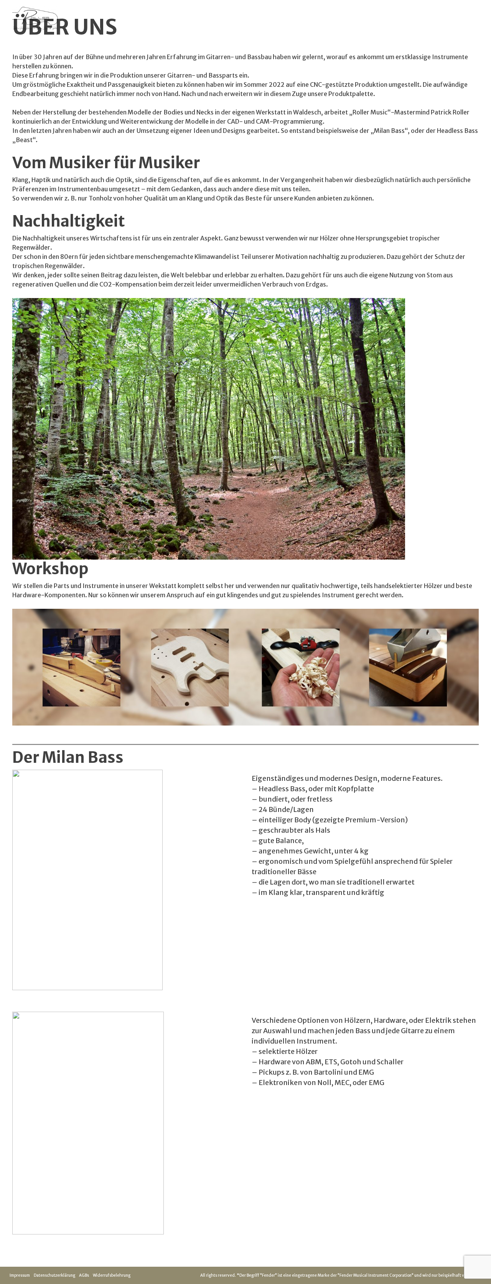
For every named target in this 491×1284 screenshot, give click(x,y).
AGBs (84, 1275)
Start (363, 19)
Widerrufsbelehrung (111, 1275)
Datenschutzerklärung (54, 1275)
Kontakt (432, 19)
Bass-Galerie (396, 19)
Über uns (463, 19)
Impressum (20, 1275)
